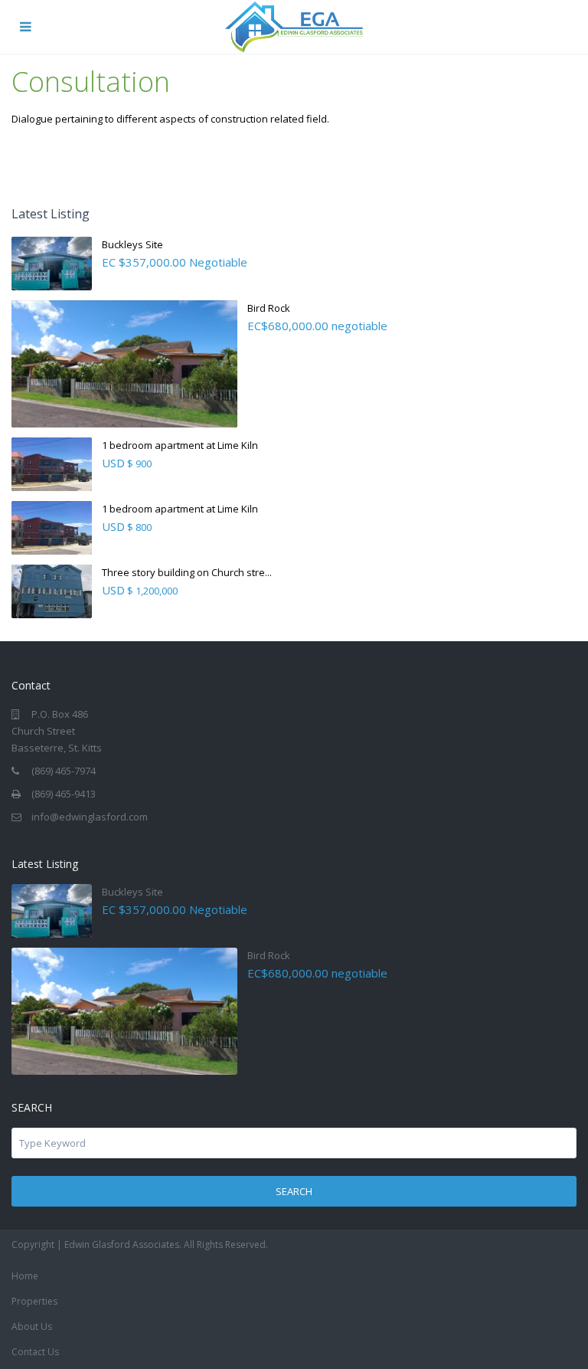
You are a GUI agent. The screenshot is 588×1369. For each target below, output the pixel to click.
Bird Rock (268, 308)
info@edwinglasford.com (89, 817)
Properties (34, 1301)
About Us (31, 1326)
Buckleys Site (132, 244)
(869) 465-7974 (63, 771)
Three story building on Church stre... (187, 572)
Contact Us (35, 1351)
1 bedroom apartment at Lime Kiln (180, 445)
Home (24, 1275)
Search (294, 1191)
